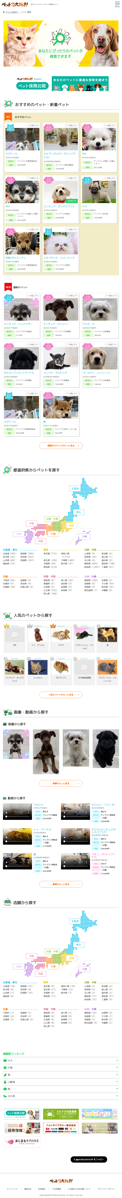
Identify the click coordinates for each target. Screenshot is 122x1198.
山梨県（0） (90, 553)
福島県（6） (9, 996)
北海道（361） (10, 553)
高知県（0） (67, 583)
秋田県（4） (26, 989)
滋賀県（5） (26, 1012)
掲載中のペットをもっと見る (61, 445)
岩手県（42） (9, 556)
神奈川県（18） (68, 986)
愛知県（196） (109, 563)
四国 (40, 541)
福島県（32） (9, 563)
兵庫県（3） (9, 1019)
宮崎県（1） (90, 1019)
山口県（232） (51, 590)
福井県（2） (107, 992)
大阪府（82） (9, 580)
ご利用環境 (56, 1189)
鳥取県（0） (67, 590)
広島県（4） (49, 1019)
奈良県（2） (26, 1016)
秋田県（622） (27, 556)
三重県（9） (107, 999)
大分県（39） (108, 583)
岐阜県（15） (90, 999)
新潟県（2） (107, 986)
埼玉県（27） (50, 989)
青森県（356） (27, 553)
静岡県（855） (91, 563)
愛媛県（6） (49, 1016)
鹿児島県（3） (91, 1022)
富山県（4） (107, 989)
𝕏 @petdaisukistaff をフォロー (89, 1159)
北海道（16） (9, 986)
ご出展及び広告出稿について (79, 1189)
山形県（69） (9, 560)
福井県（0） (107, 560)
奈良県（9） (26, 583)
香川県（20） (67, 580)
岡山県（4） (49, 1026)
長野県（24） (90, 556)
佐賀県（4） (107, 1012)
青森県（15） (26, 986)
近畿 (53, 533)
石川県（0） (90, 560)
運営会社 (27, 1189)
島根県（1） (67, 1019)
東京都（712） (51, 553)
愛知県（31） (108, 996)
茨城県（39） (50, 563)
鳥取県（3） (67, 1022)
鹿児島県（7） (91, 590)
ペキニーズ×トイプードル (104, 856)
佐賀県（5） (107, 580)
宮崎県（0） (90, 586)
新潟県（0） (107, 553)
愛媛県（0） (49, 583)
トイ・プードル (42, 829)
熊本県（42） (108, 586)
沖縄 (84, 536)
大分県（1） (107, 1016)
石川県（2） (90, 992)
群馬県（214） (51, 567)
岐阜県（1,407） (92, 567)
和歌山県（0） (27, 586)
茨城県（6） (49, 992)
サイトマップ (12, 1189)
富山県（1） (107, 556)
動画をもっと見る (61, 884)
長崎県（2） (90, 1016)
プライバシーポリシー (106, 1189)
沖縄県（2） (107, 1022)
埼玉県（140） (51, 560)
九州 (18, 534)
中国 (31, 523)
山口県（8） (49, 1022)
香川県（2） (67, 1012)
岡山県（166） (51, 593)
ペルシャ (38, 804)
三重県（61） (108, 567)
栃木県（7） (67, 992)
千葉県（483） (68, 560)
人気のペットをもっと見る (61, 694)
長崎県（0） (90, 583)
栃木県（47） (67, 563)
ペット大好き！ (12, 12)
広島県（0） (49, 586)
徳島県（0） (49, 580)
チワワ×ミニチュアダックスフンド (104, 831)
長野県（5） (90, 989)
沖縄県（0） (107, 590)
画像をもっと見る (61, 783)
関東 (71, 525)
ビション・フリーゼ (103, 804)
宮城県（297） (27, 560)
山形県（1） (9, 992)
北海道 (75, 488)
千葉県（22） (67, 989)
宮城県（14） (26, 992)
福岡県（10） (90, 1012)
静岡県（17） (90, 996)
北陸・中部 (52, 518)
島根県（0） (67, 586)
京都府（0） (9, 583)
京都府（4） (9, 1016)
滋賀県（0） (26, 580)
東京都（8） (49, 986)
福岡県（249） (91, 580)
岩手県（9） (9, 989)
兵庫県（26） (9, 586)
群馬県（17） (50, 996)
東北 (78, 512)
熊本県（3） (107, 1019)
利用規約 (41, 1189)
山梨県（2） (90, 986)
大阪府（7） (9, 1012)
